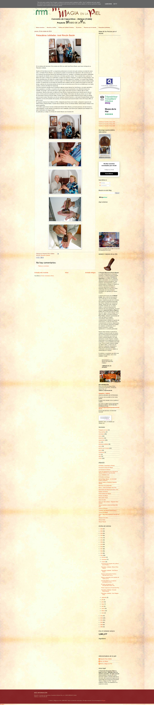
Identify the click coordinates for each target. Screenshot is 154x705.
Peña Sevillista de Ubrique (105, 493)
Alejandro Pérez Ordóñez (106, 659)
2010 (101, 622)
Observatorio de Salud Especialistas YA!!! (108, 489)
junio (103, 601)
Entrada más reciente (41, 272)
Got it (115, 4)
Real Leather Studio (103, 497)
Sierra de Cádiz (102, 499)
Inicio (66, 272)
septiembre (104, 597)
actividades (101, 434)
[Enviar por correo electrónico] (37, 257)
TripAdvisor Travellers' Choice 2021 (107, 123)
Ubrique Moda (102, 519)
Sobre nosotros (40, 27)
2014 (101, 555)
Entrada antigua (90, 272)
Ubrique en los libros (103, 517)
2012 (101, 618)
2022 (101, 537)
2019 (101, 544)
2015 (101, 553)
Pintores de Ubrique (103, 495)
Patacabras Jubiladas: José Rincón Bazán (55, 35)
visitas (100, 458)
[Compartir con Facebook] (41, 257)
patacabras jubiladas (45, 255)
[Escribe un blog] (38, 257)
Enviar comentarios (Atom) (47, 275)
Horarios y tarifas (51, 27)
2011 (101, 620)
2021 (101, 540)
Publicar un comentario (43, 266)
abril (103, 606)
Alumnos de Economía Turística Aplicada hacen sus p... (108, 574)
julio (103, 599)
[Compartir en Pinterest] (43, 257)
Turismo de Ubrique (103, 512)
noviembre (104, 559)
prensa (100, 450)
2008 (101, 626)
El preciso (79, 27)
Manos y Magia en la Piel (106, 663)
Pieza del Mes (102, 432)
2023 (101, 535)
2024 (101, 533)
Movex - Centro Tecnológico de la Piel (107, 487)
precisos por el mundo (104, 448)
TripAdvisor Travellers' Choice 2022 (107, 121)
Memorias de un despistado (105, 485)
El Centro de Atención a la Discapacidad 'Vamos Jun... (108, 585)
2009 (101, 624)
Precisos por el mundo (90, 27)
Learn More (108, 4)
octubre (103, 561)
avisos (100, 436)
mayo (103, 604)
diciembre (104, 557)
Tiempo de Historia (103, 508)
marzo (103, 608)
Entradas (103, 182)
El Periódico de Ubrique (104, 477)
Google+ (2, 704)
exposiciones (102, 440)
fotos (100, 442)
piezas (100, 446)
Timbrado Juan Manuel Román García (107, 510)
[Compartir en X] (40, 257)
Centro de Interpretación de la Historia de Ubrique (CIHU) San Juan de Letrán (108, 472)
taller (100, 456)
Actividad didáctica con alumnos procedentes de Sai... (108, 581)
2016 (101, 551)
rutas (100, 454)
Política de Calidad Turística (66, 27)
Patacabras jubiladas (104, 27)
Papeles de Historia (103, 491)
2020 (101, 542)
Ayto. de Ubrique (104, 661)
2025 (101, 531)
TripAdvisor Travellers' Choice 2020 (107, 125)
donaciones (101, 438)
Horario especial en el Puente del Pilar (110, 587)
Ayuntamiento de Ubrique (104, 469)
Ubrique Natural (102, 521)
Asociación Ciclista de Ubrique (106, 467)
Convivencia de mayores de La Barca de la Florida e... (110, 564)
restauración (101, 452)
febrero (103, 610)
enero (103, 613)
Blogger (103, 700)
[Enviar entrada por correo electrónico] (58, 253)
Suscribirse (109, 173)
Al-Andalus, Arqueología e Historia (107, 465)
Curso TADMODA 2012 (104, 475)
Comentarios (104, 185)
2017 (101, 548)
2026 (101, 528)
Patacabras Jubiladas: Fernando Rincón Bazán (108, 590)
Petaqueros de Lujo (103, 430)
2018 (101, 546)
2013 (101, 615)
